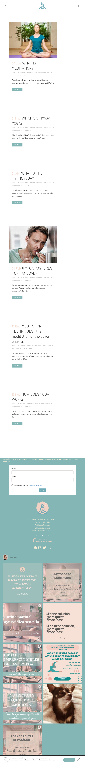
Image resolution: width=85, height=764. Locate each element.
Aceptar (69, 760)
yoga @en (31, 72)
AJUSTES (7, 762)
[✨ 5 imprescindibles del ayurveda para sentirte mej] (22, 663)
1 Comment (16, 75)
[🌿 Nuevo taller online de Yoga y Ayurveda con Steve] (62, 663)
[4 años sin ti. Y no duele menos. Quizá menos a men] (62, 703)
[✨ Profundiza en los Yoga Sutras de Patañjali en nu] (22, 744)
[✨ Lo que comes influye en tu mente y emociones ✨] (22, 703)
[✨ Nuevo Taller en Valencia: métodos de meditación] (62, 582)
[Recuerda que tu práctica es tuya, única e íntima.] (22, 582)
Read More (17, 89)
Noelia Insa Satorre (44, 72)
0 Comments (17, 130)
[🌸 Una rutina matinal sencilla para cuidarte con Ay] (22, 622)
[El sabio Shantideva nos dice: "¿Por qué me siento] (62, 622)
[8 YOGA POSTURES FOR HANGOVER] (33, 244)
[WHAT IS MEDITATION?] (33, 40)
